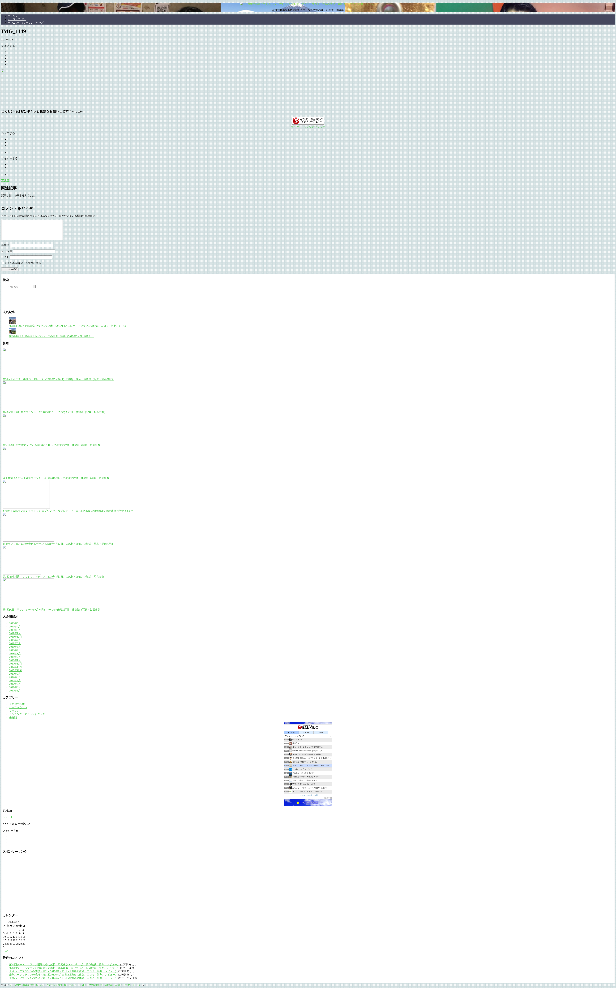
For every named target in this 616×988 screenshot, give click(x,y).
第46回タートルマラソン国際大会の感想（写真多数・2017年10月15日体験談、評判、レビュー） (64, 964)
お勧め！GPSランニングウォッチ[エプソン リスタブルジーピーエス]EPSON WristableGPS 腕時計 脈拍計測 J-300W (68, 510)
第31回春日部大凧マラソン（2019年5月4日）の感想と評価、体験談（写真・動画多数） (53, 445)
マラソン (13, 16)
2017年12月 (15, 663)
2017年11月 (15, 667)
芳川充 (5, 180)
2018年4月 (15, 650)
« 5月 (6, 950)
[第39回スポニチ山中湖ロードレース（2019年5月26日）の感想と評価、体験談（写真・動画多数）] (28, 376)
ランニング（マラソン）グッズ (26, 22)
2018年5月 (15, 646)
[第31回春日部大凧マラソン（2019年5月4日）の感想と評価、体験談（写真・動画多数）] (28, 442)
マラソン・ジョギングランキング (308, 127)
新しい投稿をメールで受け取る (23, 263)
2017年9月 (15, 673)
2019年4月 (15, 626)
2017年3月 (15, 690)
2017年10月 (15, 670)
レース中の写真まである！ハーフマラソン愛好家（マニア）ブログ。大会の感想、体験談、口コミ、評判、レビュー (76, 985)
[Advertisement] (40, 301)
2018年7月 (15, 640)
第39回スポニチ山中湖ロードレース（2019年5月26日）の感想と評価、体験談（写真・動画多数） (58, 379)
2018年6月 (15, 643)
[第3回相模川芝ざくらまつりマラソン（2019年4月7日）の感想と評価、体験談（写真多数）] (22, 573)
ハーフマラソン (17, 19)
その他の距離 (17, 704)
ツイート (8, 817)
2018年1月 (15, 660)
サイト (5, 257)
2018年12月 (15, 636)
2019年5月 (15, 623)
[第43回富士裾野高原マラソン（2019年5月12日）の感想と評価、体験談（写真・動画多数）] (28, 409)
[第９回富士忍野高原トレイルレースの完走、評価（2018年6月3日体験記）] (12, 333)
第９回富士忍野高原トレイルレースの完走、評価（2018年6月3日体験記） (51, 336)
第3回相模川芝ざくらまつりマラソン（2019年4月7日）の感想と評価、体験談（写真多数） (55, 576)
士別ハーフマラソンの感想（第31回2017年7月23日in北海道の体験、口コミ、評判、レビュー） (63, 971)
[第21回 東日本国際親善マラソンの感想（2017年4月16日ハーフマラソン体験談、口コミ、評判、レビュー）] (12, 322)
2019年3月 (15, 630)
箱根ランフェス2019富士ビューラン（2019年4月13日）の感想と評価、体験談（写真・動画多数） (58, 543)
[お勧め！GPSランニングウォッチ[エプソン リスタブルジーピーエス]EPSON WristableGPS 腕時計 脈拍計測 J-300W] (26, 507)
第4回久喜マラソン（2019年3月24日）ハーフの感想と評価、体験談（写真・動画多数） (53, 609)
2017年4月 (15, 687)
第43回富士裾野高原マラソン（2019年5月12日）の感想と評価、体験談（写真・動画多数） (55, 412)
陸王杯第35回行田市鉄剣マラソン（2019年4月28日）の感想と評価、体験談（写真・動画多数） (57, 478)
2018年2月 (15, 657)
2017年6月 (15, 683)
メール (6, 251)
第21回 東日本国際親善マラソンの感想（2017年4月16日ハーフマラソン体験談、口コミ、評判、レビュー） (70, 325)
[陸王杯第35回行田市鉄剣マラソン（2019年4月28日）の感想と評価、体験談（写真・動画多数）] (28, 475)
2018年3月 (15, 653)
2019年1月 (15, 633)
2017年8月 (15, 677)
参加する (328, 798)
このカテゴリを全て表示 (308, 795)
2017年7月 (15, 680)
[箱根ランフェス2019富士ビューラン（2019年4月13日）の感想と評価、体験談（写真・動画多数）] (28, 540)
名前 (5, 245)
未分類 (13, 717)
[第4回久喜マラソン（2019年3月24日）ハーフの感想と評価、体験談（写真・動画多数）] (28, 606)
